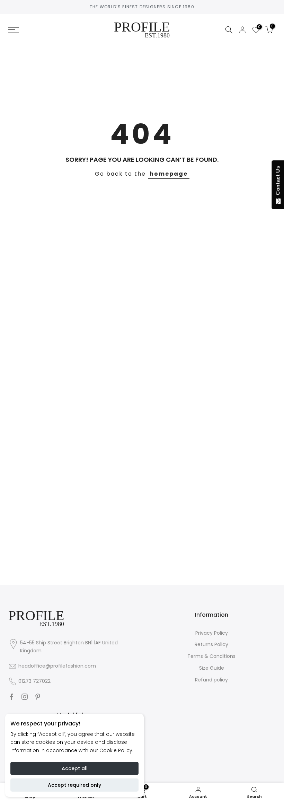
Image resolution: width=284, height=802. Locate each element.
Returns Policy (211, 644)
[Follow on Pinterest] (38, 697)
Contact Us (278, 182)
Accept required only (74, 785)
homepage (169, 174)
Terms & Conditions (211, 656)
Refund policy (211, 679)
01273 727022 (34, 681)
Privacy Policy (211, 632)
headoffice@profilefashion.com (57, 665)
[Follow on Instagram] (24, 697)
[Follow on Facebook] (11, 697)
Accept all (75, 768)
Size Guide (211, 667)
